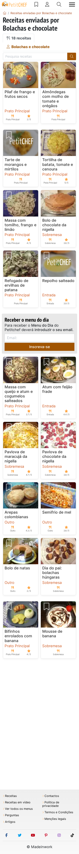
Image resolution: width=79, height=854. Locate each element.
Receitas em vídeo (17, 802)
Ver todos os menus (19, 809)
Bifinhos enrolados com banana (18, 636)
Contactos (51, 796)
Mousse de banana (52, 633)
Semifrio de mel (56, 512)
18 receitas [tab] (20, 38)
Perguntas (12, 815)
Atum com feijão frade (57, 389)
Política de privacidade (50, 804)
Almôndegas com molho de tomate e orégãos (55, 99)
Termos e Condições (58, 812)
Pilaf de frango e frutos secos (20, 94)
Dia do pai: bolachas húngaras (52, 572)
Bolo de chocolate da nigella (54, 225)
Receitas (11, 796)
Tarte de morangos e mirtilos (16, 164)
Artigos (10, 822)
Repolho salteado (58, 280)
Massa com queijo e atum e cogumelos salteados (19, 394)
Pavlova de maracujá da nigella (16, 456)
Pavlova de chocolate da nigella (54, 456)
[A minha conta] (47, 4)
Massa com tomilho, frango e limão (20, 225)
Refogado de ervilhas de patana (16, 285)
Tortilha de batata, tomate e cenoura (57, 164)
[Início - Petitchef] (4, 13)
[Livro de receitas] (36, 4)
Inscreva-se (39, 347)
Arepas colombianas (16, 514)
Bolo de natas (17, 568)
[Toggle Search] (59, 4)
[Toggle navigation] (72, 4)
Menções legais (55, 819)
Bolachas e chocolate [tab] (30, 47)
